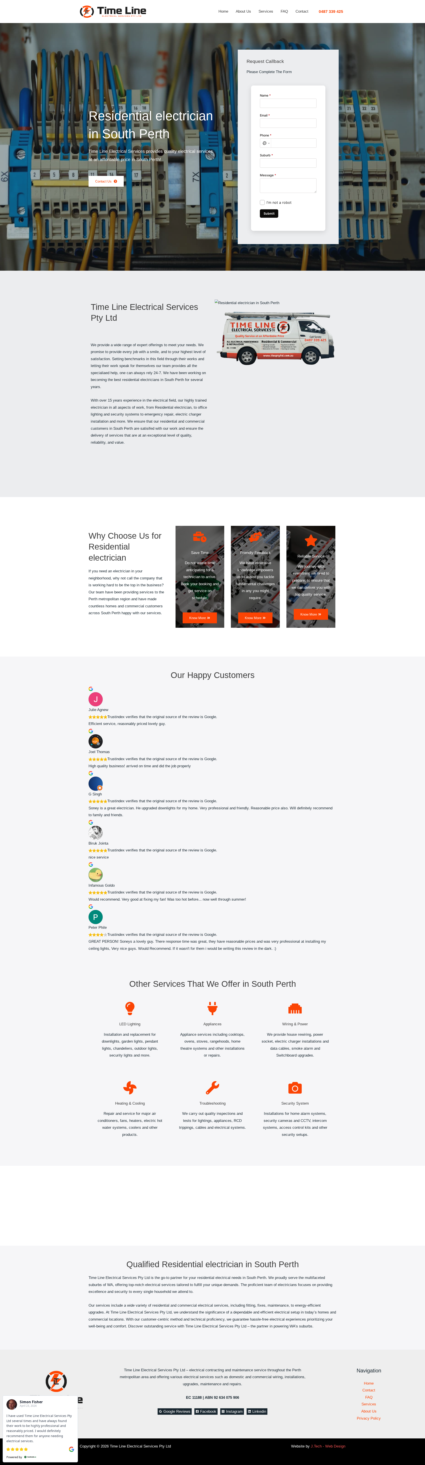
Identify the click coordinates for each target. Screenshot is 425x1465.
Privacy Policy (369, 1418)
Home (223, 11)
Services (266, 11)
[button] (331, 11)
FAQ (284, 11)
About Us (243, 11)
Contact (302, 11)
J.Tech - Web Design (328, 1446)
